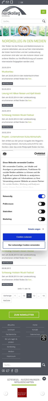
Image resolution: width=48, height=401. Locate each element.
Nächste (6, 300)
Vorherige (7, 295)
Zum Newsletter (24, 314)
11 (29, 295)
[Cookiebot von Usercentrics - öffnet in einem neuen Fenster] (34, 154)
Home (35, 325)
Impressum (11, 356)
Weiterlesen (7, 83)
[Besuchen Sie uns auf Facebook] (12, 371)
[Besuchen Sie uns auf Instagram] (16, 371)
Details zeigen (34, 229)
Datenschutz (35, 334)
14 (44, 295)
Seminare (11, 329)
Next (42, 393)
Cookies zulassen (24, 237)
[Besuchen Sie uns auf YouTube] (3, 371)
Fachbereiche (11, 334)
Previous (6, 393)
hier (30, 79)
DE (21, 2)
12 (34, 295)
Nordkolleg (11, 347)
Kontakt (35, 329)
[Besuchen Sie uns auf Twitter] (7, 371)
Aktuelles (11, 325)
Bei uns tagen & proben (11, 340)
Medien (11, 351)
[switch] (41, 204)
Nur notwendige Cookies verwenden (24, 245)
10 (24, 295)
